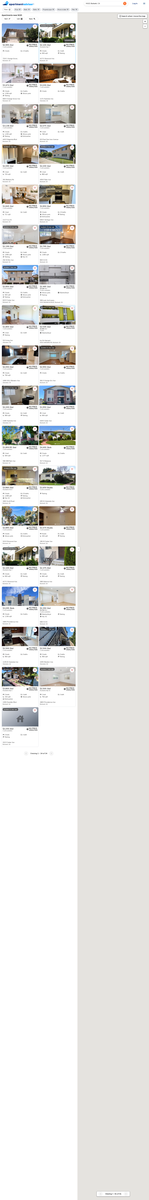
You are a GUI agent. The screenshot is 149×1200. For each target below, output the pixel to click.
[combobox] (103, 3)
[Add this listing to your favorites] (35, 26)
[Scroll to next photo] (36, 33)
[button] (7, 9)
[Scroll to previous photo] (4, 33)
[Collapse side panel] (78, 549)
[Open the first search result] (124, 3)
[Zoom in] (145, 21)
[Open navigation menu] (144, 3)
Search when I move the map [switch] (133, 16)
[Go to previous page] (26, 753)
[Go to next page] (51, 753)
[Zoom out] (145, 26)
